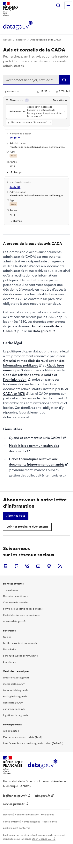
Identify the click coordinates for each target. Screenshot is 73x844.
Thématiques (10, 590)
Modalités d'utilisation (26, 814)
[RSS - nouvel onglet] (60, 566)
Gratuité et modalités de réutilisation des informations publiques (33, 363)
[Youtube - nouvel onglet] (38, 566)
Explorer (21, 39)
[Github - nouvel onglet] (49, 566)
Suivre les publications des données (22, 609)
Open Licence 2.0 (42, 839)
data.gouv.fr (42, 331)
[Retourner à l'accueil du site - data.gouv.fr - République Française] (42, 765)
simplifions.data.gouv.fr (16, 677)
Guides (7, 637)
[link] (15, 516)
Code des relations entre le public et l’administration (30, 377)
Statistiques (9, 662)
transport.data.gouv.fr (15, 690)
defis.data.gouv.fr (13, 702)
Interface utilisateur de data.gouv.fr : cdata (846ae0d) (33, 743)
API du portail (11, 731)
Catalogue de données (15, 602)
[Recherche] (58, 5)
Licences (8, 814)
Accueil (7, 39)
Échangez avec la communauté (20, 656)
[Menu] (68, 5)
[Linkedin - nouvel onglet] (5, 566)
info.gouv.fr (42, 796)
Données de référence (15, 596)
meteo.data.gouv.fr (14, 684)
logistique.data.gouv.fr (15, 715)
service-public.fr (14, 804)
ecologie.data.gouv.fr (15, 696)
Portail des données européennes (21, 615)
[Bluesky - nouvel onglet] (27, 566)
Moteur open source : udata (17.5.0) (22, 737)
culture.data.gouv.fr (14, 709)
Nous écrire (9, 649)
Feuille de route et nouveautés (20, 643)
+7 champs (16, 172)
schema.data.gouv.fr (14, 621)
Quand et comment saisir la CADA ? (35, 437)
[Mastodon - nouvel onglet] (16, 566)
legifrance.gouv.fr (15, 796)
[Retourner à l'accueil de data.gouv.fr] (18, 25)
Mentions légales (30, 821)
